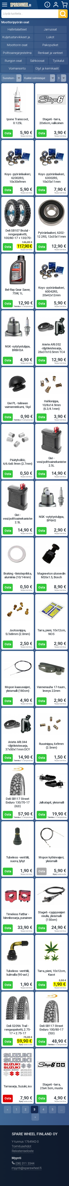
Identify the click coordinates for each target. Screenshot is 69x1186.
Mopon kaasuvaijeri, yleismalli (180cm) (17, 689)
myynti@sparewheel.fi (27, 1168)
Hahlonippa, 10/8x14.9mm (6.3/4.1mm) (51, 405)
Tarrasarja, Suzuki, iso (18, 1086)
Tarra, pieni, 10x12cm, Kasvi (51, 972)
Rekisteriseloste (23, 1151)
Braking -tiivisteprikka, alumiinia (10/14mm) (18, 575)
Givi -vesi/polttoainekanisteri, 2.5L (52, 462)
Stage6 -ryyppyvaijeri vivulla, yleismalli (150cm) (51, 916)
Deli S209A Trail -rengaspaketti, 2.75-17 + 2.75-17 (17, 1029)
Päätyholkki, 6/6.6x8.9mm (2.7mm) (17, 462)
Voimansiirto (17, 68)
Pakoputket (50, 45)
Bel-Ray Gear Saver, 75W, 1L (17, 291)
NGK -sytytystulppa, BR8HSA (17, 348)
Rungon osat (13, 61)
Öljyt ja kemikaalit (47, 68)
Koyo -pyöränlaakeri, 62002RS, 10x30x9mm (18, 178)
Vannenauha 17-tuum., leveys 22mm (51, 689)
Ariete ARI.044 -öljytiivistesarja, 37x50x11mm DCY (17, 745)
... (61, 1109)
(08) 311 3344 (25, 1163)
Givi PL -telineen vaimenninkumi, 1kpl (17, 405)
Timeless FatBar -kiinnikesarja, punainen (17, 916)
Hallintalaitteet (17, 29)
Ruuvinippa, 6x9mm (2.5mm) (51, 745)
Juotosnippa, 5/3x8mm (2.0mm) (17, 632)
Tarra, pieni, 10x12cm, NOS (51, 632)
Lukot (50, 37)
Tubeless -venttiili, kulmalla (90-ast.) (17, 972)
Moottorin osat (17, 45)
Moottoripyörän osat (15, 22)
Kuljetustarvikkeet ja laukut (17, 37)
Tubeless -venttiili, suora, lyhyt (17, 859)
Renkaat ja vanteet (50, 53)
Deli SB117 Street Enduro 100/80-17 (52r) (51, 1029)
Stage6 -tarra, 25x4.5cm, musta (51, 1086)
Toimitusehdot (21, 1146)
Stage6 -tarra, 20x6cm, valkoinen (51, 121)
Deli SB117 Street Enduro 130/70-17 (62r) (17, 802)
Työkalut (58, 61)
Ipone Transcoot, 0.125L (17, 121)
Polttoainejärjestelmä (17, 53)
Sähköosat (37, 61)
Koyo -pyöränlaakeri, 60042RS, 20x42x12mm (51, 291)
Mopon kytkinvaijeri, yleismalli (51, 859)
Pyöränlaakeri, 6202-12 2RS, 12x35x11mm (51, 234)
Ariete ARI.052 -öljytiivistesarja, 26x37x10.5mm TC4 (51, 348)
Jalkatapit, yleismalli (51, 802)
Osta (8, 133)
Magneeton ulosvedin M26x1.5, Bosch (51, 575)
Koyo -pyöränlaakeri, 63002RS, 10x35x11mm (51, 178)
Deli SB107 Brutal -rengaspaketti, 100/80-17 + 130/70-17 (17, 236)
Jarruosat (50, 29)
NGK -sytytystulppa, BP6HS (51, 518)
